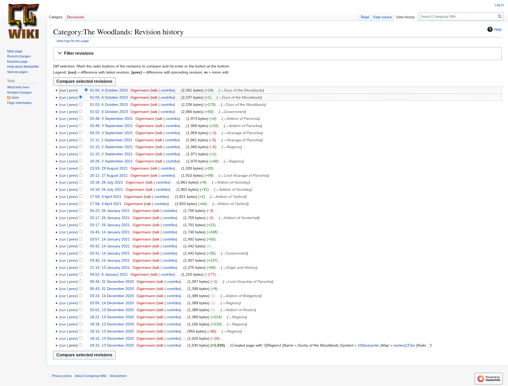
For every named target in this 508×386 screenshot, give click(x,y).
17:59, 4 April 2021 (105, 196)
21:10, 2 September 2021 (111, 147)
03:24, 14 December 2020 (112, 296)
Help (498, 29)
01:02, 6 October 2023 (109, 112)
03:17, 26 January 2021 (110, 218)
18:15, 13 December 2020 (112, 338)
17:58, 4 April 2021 (105, 204)
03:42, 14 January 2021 (110, 246)
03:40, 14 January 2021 (110, 260)
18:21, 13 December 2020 (112, 317)
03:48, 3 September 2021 (111, 118)
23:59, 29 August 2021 (109, 168)
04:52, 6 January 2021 (109, 274)
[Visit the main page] (23, 21)
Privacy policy (62, 376)
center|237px (404, 345)
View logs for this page (72, 41)
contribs (167, 90)
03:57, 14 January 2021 (110, 239)
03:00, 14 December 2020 (112, 303)
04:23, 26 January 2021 (110, 210)
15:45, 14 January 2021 (110, 232)
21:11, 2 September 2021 (111, 140)
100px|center (368, 345)
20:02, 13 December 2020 (112, 310)
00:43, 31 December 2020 (112, 289)
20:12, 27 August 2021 (109, 175)
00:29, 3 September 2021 (111, 133)
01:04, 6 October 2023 (109, 90)
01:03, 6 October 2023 (109, 97)
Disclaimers (118, 376)
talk (154, 90)
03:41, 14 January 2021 (110, 253)
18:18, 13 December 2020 (112, 324)
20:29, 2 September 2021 (111, 161)
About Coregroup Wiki (91, 376)
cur (63, 97)
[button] (277, 53)
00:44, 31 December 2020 (112, 281)
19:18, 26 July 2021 (106, 182)
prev (72, 90)
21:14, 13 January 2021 (110, 267)
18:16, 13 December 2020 (112, 331)
